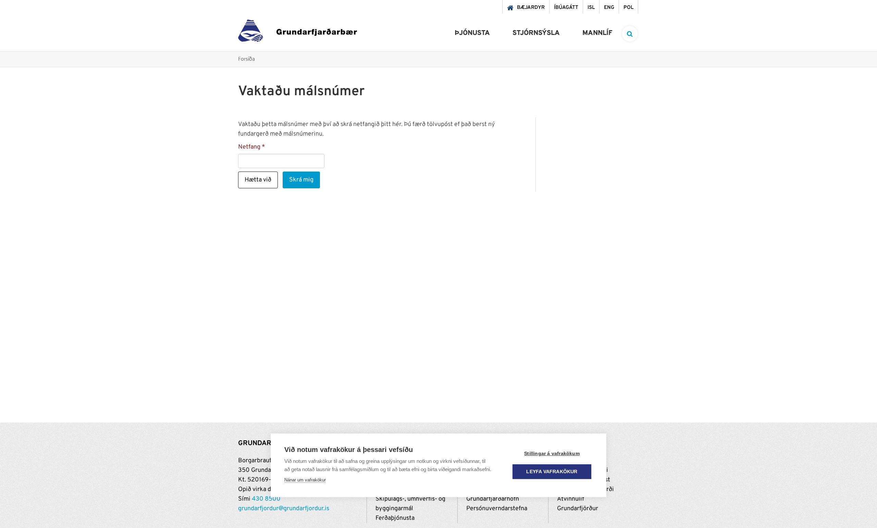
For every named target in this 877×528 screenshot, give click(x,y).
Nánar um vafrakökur (305, 479)
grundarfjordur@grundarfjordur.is (283, 509)
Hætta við (258, 180)
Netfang (249, 147)
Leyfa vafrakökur (551, 471)
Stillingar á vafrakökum (552, 453)
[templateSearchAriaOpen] (630, 33)
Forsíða (246, 59)
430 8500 (266, 499)
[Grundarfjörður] (297, 32)
